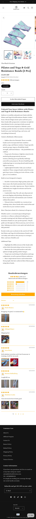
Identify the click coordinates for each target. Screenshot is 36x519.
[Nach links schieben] (2, 55)
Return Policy (7, 444)
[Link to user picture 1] (5, 318)
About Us (6, 433)
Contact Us (6, 440)
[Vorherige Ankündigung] (3, 2)
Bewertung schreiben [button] (18, 294)
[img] (5, 305)
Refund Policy (7, 448)
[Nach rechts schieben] (34, 55)
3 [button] (18, 414)
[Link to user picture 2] (14, 362)
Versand (3, 77)
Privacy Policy (7, 455)
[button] (3, 8)
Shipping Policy (8, 452)
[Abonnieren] (30, 491)
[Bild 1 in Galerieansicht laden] (8, 55)
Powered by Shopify (24, 517)
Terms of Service (8, 459)
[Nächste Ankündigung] (33, 2)
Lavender (6, 86)
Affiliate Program (8, 436)
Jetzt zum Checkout (18, 104)
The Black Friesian (15, 517)
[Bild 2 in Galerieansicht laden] (18, 55)
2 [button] (15, 414)
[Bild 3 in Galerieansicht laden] (27, 55)
